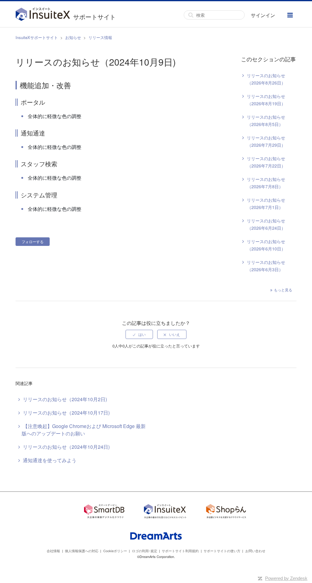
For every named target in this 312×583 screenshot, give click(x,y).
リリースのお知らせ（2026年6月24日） (266, 224)
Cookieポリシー (115, 550)
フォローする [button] (33, 241)
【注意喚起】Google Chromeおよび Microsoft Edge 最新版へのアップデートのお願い (84, 430)
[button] (290, 15)
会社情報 (53, 550)
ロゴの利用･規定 (144, 550)
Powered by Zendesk (286, 578)
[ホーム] (44, 15)
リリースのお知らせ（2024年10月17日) (66, 412)
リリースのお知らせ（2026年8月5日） (266, 120)
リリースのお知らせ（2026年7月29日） (266, 141)
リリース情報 (100, 37)
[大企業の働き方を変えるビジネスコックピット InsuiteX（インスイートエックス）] (165, 512)
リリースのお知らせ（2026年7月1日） (266, 203)
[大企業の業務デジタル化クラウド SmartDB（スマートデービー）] (104, 512)
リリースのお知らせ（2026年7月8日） (266, 182)
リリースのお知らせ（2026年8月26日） (266, 79)
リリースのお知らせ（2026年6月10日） (266, 245)
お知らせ (73, 37)
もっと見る (283, 289)
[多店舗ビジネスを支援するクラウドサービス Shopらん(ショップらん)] (226, 512)
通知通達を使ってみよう (49, 460)
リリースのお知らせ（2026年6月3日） (266, 265)
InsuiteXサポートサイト (37, 37)
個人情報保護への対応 (81, 550)
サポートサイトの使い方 (222, 550)
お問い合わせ (255, 550)
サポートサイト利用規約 (180, 550)
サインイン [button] (263, 15)
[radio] (139, 334)
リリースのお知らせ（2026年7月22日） (266, 162)
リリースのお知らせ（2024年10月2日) (65, 399)
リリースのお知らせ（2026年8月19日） (266, 99)
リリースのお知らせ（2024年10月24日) (66, 446)
